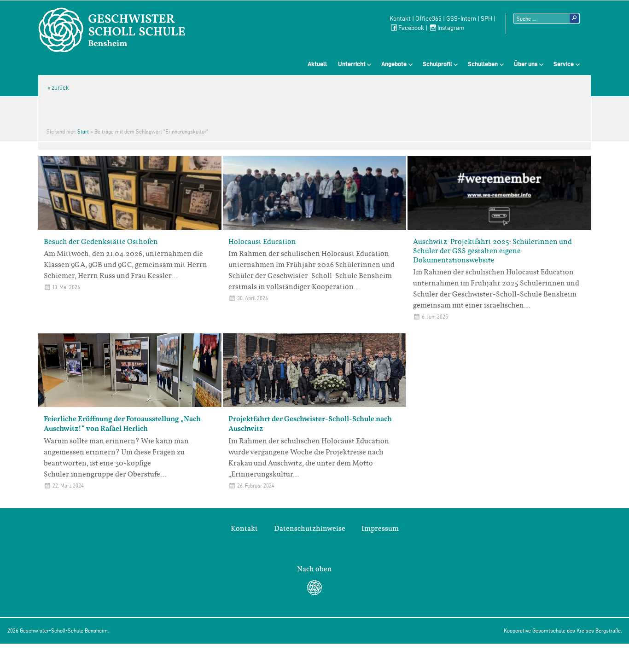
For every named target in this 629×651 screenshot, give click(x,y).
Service (563, 64)
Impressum (380, 528)
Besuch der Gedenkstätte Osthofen (101, 241)
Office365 (428, 18)
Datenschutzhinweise (309, 528)
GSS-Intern (461, 18)
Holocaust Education (262, 241)
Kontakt (400, 18)
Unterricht (352, 64)
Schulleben (483, 64)
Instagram (451, 27)
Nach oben (314, 569)
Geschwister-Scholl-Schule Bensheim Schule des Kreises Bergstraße (112, 29)
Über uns (526, 64)
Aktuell (317, 64)
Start (83, 131)
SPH (486, 18)
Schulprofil (437, 64)
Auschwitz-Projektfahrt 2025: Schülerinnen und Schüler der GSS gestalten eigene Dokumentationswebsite (492, 251)
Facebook (411, 27)
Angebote (394, 64)
